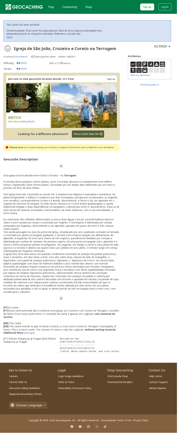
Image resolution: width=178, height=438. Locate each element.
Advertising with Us (149, 84)
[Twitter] (97, 426)
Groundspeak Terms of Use (116, 420)
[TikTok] (105, 426)
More (9, 37)
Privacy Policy (140, 420)
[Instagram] (88, 426)
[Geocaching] (24, 6)
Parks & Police (66, 382)
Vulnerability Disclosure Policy (74, 388)
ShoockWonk (21, 56)
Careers (13, 376)
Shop (88, 7)
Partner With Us (18, 382)
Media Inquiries (157, 388)
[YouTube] (80, 426)
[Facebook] (72, 426)
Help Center (155, 376)
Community (69, 7)
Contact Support (158, 382)
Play (51, 7)
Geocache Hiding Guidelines (24, 388)
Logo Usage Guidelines (71, 376)
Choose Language (29, 405)
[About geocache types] (7, 48)
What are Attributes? (140, 75)
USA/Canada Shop (117, 376)
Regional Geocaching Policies (25, 394)
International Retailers (120, 382)
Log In (164, 6)
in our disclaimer (105, 147)
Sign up (147, 6)
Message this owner (46, 56)
